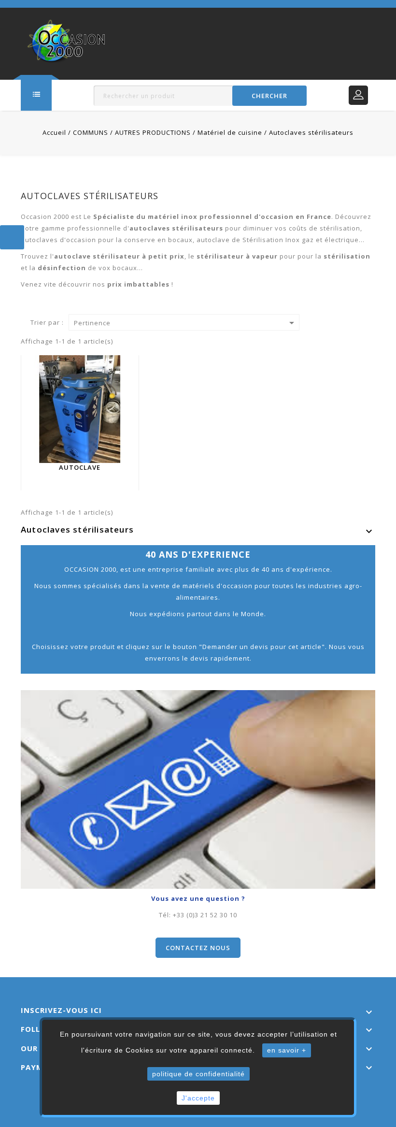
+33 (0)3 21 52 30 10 (205, 914)
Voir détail (85, 432)
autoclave (79, 467)
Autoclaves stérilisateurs (77, 529)
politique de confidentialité (198, 1074)
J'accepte (198, 1098)
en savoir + (286, 1050)
